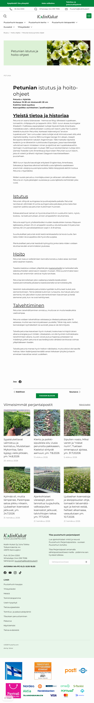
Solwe (11, 648)
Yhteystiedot (10, 589)
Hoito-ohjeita (15, 33)
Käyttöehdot (9, 625)
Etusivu (6, 33)
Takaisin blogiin (47, 396)
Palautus (8, 621)
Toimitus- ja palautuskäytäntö (17, 612)
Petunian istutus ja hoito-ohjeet (33, 33)
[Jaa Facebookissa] (20, 381)
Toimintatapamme (12, 598)
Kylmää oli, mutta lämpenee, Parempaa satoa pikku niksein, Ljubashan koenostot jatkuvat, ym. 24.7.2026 (16, 505)
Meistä (7, 593)
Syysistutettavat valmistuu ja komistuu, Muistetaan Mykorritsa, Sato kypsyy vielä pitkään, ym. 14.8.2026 (17, 448)
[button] (88, 15)
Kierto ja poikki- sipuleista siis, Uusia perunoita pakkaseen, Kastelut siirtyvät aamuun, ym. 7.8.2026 (47, 446)
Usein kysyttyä (10, 603)
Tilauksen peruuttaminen (15, 616)
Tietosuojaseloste (12, 607)
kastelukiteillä (55, 268)
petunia (7, 76)
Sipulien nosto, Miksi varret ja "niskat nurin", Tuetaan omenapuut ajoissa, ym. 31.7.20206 (76, 446)
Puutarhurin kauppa (13, 584)
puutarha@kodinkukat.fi (26, 561)
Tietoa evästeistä (11, 630)
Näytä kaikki (84, 405)
